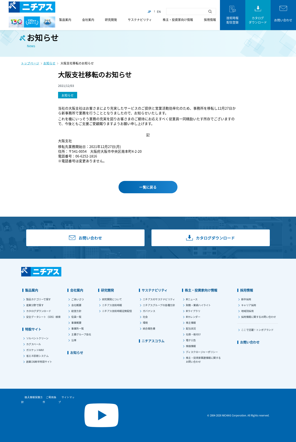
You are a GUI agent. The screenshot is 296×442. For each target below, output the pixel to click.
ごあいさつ (77, 299)
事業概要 (76, 322)
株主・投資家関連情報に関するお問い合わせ (203, 359)
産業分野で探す (35, 305)
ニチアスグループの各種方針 (159, 305)
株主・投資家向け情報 (178, 19)
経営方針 (76, 311)
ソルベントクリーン (37, 338)
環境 (145, 322)
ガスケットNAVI (35, 350)
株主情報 (191, 322)
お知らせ (49, 63)
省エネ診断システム (37, 356)
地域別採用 (247, 311)
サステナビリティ (140, 19)
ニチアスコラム (153, 340)
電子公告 (191, 340)
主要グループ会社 (81, 334)
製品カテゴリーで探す (38, 299)
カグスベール (33, 344)
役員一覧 (76, 316)
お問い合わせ (250, 342)
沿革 (73, 340)
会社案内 (88, 19)
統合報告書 (149, 328)
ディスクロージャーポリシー (202, 352)
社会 (145, 316)
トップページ (30, 63)
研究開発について (112, 299)
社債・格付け (193, 334)
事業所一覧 (77, 328)
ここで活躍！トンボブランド (257, 330)
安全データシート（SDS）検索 (43, 316)
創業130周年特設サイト (39, 361)
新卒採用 (246, 299)
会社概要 (76, 305)
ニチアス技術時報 (112, 305)
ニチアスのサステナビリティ (159, 299)
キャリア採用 (248, 305)
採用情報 (210, 19)
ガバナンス (149, 311)
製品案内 (65, 19)
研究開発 (111, 19)
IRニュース (192, 299)
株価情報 (191, 346)
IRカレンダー (193, 316)
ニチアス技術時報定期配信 (117, 311)
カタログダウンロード (38, 311)
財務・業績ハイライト (198, 305)
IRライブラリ (193, 311)
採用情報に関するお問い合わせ (258, 316)
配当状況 (191, 328)
